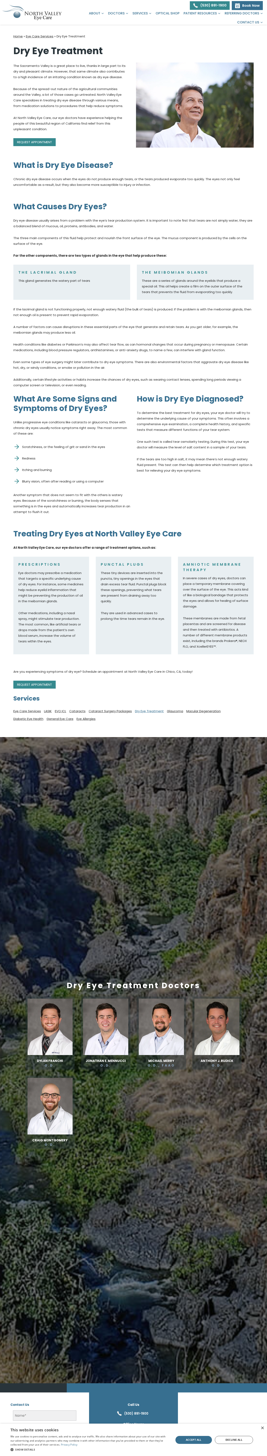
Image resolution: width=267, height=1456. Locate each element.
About (94, 13)
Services (140, 13)
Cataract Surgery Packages (110, 711)
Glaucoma (175, 711)
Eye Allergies (86, 719)
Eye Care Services (39, 36)
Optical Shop (167, 13)
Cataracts (77, 711)
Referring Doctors (242, 13)
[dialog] (133, 1440)
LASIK (48, 711)
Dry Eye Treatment (149, 711)
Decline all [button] (233, 1440)
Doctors (116, 13)
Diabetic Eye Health (28, 719)
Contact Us (248, 22)
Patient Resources (200, 13)
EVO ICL (60, 711)
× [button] (262, 1428)
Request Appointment (34, 142)
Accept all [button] (194, 1440)
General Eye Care (60, 719)
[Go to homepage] (32, 12)
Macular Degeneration (203, 711)
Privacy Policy (69, 1444)
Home (18, 36)
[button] (89, 1450)
